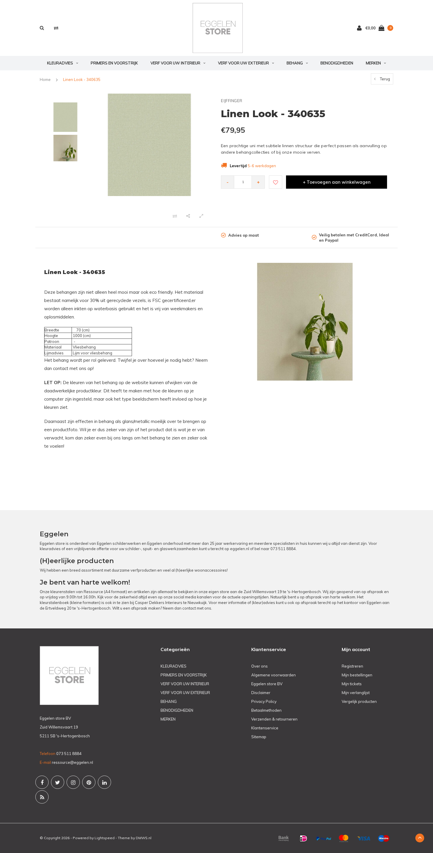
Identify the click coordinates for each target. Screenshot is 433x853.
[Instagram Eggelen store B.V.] (73, 782)
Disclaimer (260, 692)
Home (45, 79)
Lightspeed (105, 838)
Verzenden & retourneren (274, 719)
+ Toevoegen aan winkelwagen (337, 182)
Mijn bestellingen (357, 675)
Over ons (259, 666)
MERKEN (373, 63)
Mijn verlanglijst (356, 692)
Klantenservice (264, 728)
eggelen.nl (239, 548)
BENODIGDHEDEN (336, 63)
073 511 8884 (283, 548)
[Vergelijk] (56, 28)
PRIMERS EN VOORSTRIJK (114, 63)
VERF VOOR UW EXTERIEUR (243, 63)
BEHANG (295, 63)
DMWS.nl (143, 838)
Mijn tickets (352, 683)
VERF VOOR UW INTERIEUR (175, 63)
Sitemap (258, 736)
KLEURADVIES (60, 63)
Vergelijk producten (359, 701)
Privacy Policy (264, 701)
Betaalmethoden (266, 710)
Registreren (352, 666)
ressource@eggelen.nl (72, 762)
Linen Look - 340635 (81, 79)
